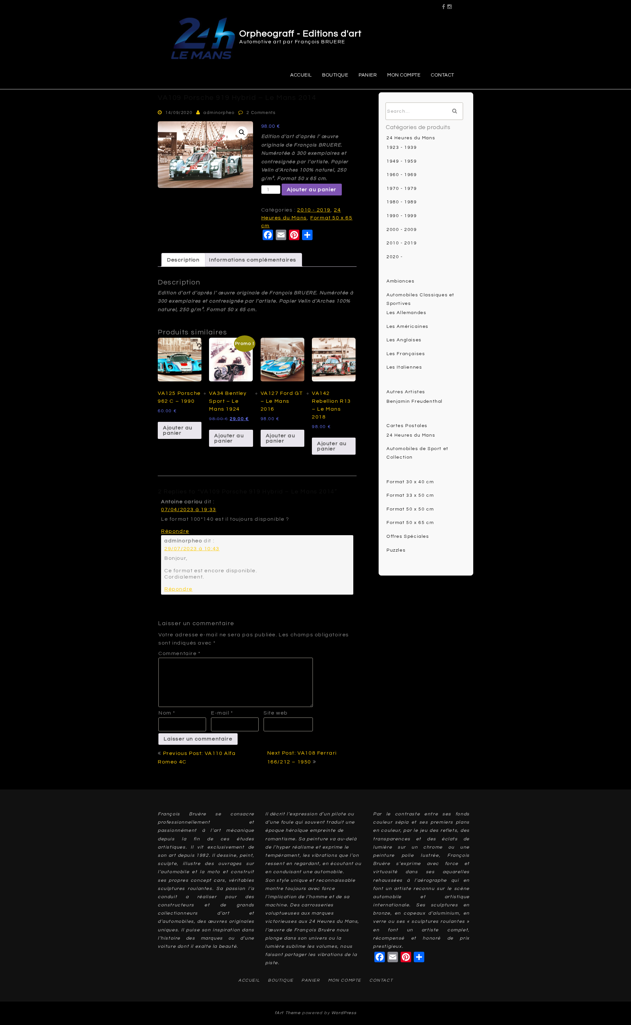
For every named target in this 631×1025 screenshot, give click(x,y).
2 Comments (260, 112)
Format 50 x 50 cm (410, 509)
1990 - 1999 (401, 216)
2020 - (394, 257)
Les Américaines (407, 326)
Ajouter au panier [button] (178, 430)
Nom (166, 713)
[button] (242, 132)
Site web (276, 713)
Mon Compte (403, 75)
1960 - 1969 (401, 174)
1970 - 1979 (401, 188)
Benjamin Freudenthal (414, 401)
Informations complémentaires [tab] (252, 259)
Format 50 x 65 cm (410, 522)
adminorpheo (219, 112)
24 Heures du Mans (410, 138)
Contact (442, 75)
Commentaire (179, 653)
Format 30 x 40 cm (410, 482)
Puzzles (396, 550)
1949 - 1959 (401, 161)
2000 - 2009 (401, 229)
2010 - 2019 (314, 210)
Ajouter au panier (312, 189)
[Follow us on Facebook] (444, 4)
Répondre (175, 531)
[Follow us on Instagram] (450, 4)
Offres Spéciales (407, 536)
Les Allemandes (406, 312)
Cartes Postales (407, 425)
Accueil (301, 75)
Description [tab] (183, 259)
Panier (368, 75)
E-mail (222, 713)
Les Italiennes (404, 367)
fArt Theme (288, 1013)
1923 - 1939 (401, 147)
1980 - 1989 (401, 202)
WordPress (343, 1013)
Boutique (335, 75)
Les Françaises (405, 354)
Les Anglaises (404, 340)
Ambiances (400, 281)
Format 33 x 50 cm (410, 495)
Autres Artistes (405, 392)
